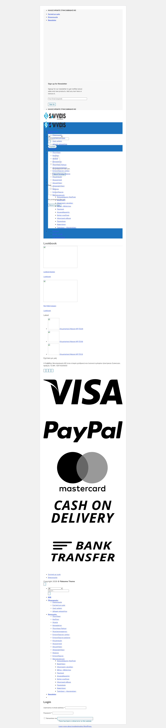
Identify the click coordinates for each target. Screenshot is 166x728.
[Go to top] (44, 584)
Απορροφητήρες (59, 186)
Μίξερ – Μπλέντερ (64, 206)
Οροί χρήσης (57, 141)
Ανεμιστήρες (57, 183)
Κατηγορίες (52, 149)
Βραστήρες (61, 200)
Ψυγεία (55, 622)
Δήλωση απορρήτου (60, 144)
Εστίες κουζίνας (63, 215)
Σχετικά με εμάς (54, 14)
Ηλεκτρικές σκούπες (65, 203)
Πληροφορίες (53, 131)
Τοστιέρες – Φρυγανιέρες (66, 227)
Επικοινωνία (53, 17)
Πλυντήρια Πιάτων (59, 165)
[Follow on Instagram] (47, 370)
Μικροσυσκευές (59, 195)
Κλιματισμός (57, 177)
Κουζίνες (56, 619)
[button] (52, 20)
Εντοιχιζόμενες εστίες (61, 171)
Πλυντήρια (56, 152)
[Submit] (49, 141)
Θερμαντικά (57, 180)
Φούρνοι (56, 653)
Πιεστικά (60, 209)
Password (47, 713)
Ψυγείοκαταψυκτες (60, 168)
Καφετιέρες (61, 224)
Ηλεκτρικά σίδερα (64, 218)
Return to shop (54, 205)
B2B (49, 125)
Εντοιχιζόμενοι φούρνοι (61, 174)
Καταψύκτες (57, 625)
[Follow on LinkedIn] (52, 370)
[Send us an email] (49, 370)
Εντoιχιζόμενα (58, 192)
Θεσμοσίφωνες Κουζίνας (66, 197)
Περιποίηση (61, 221)
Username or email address (54, 708)
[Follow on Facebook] (44, 370)
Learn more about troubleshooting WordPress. (75, 726)
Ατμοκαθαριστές (63, 212)
